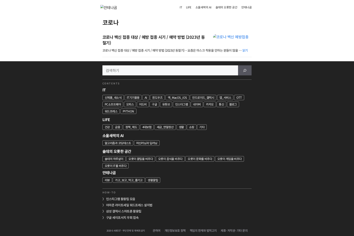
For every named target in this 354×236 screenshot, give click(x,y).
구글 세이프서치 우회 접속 (122, 217)
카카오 (209, 104)
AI (146, 97)
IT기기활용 (133, 97)
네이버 (197, 104)
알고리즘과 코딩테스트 (118, 143)
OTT (239, 97)
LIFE (188, 7)
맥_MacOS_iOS (177, 97)
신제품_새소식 (113, 97)
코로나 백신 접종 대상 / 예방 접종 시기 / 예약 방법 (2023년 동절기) (153, 40)
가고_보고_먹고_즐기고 (129, 180)
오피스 (130, 104)
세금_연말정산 (165, 127)
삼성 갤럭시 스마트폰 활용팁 (123, 211)
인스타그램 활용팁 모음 (120, 198)
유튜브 (166, 104)
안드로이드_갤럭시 (203, 97)
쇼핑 (191, 127)
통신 (221, 104)
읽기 (245, 50)
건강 (107, 127)
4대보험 (147, 127)
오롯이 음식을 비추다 (170, 159)
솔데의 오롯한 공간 (226, 7)
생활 (181, 127)
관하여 (156, 230)
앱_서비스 (225, 97)
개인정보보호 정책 (175, 230)
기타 (201, 127)
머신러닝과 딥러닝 (146, 143)
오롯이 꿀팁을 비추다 (140, 159)
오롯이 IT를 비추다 (115, 165)
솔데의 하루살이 (114, 159)
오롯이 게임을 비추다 (229, 159)
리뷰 (107, 180)
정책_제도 (131, 127)
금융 (117, 127)
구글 (154, 104)
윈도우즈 (157, 97)
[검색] (245, 70)
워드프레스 (111, 111)
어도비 (143, 104)
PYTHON (128, 111)
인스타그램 (181, 104)
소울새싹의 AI (203, 7)
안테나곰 (246, 7)
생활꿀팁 (153, 180)
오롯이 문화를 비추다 (200, 159)
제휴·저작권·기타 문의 (234, 230)
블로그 (233, 104)
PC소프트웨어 (113, 104)
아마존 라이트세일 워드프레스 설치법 (129, 205)
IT (181, 7)
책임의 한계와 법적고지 (203, 230)
